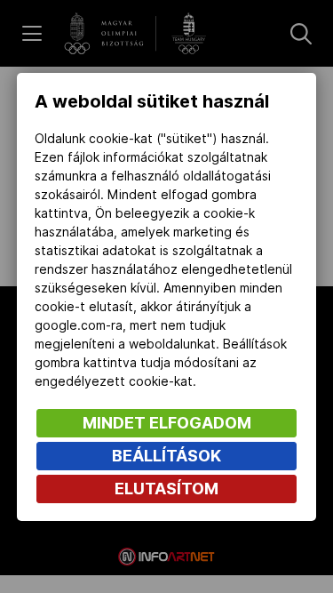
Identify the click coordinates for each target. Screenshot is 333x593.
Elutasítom (166, 488)
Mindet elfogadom (167, 422)
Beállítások (166, 455)
